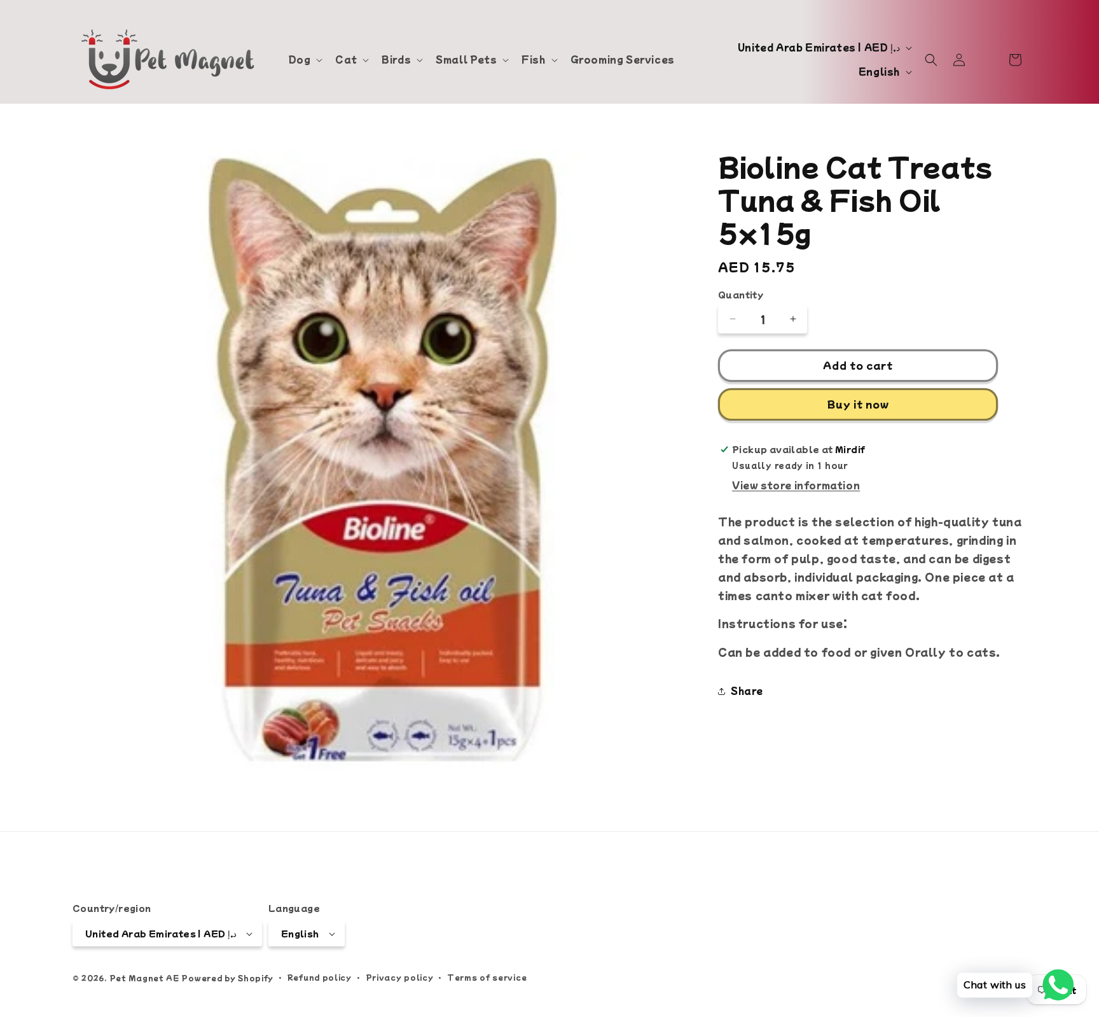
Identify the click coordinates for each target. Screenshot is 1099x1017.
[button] (304, 59)
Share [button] (747, 690)
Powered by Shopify (227, 977)
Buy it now (858, 403)
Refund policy (319, 977)
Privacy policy (400, 977)
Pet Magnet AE (144, 977)
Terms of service (487, 977)
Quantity (740, 294)
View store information (796, 485)
